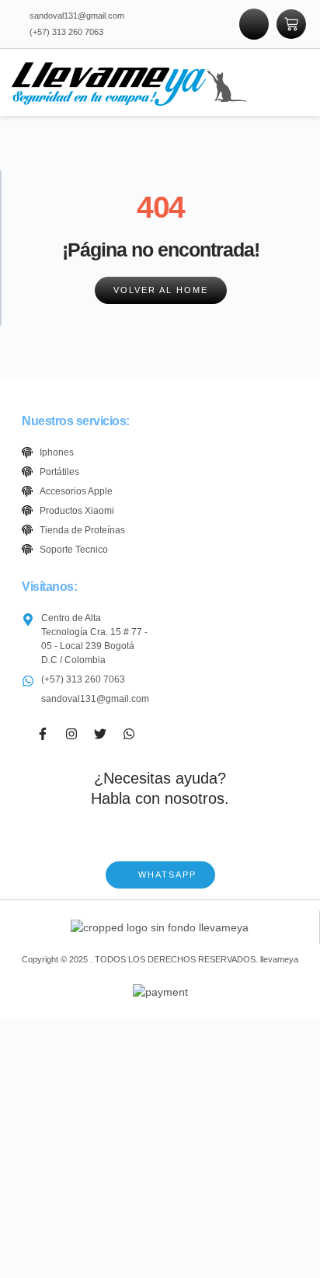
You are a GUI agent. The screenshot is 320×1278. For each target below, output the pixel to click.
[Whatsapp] (129, 733)
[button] (282, 82)
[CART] (291, 24)
